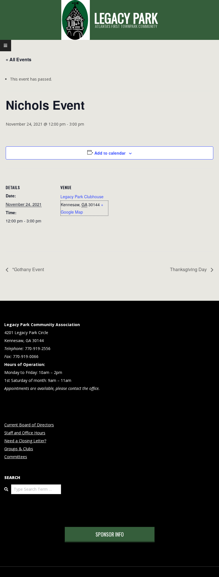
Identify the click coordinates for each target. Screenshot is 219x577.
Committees (15, 456)
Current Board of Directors (29, 424)
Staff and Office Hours (24, 432)
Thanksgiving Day (189, 269)
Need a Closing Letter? (25, 440)
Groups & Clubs (18, 448)
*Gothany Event (27, 269)
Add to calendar (109, 153)
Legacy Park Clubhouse (82, 196)
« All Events (18, 59)
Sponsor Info (110, 534)
